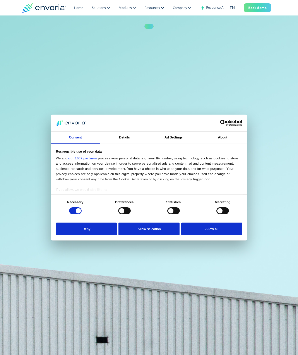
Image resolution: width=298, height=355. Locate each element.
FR (238, 23)
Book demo (257, 7)
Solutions (99, 7)
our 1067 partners (82, 158)
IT (238, 30)
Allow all (211, 229)
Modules (125, 7)
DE (238, 16)
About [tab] (223, 137)
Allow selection (149, 229)
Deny (86, 229)
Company (180, 7)
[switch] (124, 210)
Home (78, 7)
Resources (152, 7)
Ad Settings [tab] (173, 137)
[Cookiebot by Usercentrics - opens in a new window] (223, 123)
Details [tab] (124, 137)
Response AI (214, 7)
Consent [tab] (75, 137)
